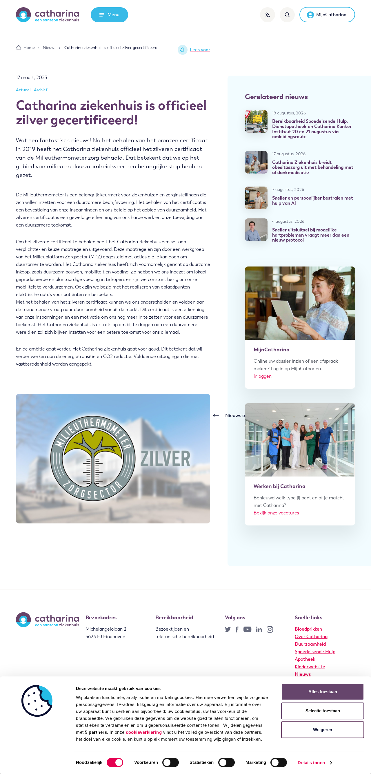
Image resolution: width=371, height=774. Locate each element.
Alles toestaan (322, 691)
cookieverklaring (144, 732)
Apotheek (305, 659)
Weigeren (322, 729)
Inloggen (263, 376)
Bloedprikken (308, 629)
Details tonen (311, 762)
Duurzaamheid (310, 644)
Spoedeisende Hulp (315, 651)
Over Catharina (311, 636)
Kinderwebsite (310, 666)
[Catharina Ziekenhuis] (47, 14)
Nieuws (303, 674)
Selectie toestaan (322, 710)
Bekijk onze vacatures (276, 513)
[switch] (170, 762)
